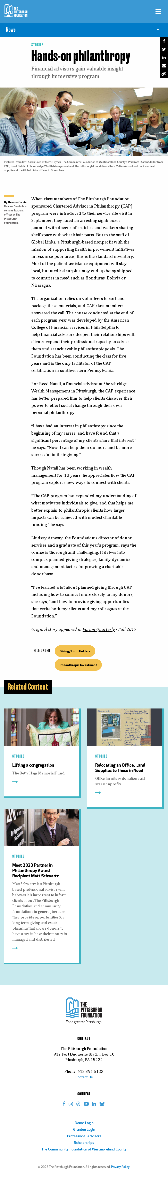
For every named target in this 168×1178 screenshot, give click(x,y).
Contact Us (84, 1077)
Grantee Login (84, 1130)
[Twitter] (164, 49)
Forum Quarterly (99, 629)
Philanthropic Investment (78, 664)
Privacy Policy (120, 1167)
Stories (37, 45)
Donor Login (84, 1123)
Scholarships (84, 1143)
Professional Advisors (84, 1136)
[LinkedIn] (164, 57)
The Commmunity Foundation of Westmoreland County (84, 1149)
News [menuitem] (11, 30)
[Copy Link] (164, 74)
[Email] (164, 66)
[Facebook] (164, 41)
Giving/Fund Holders (75, 651)
